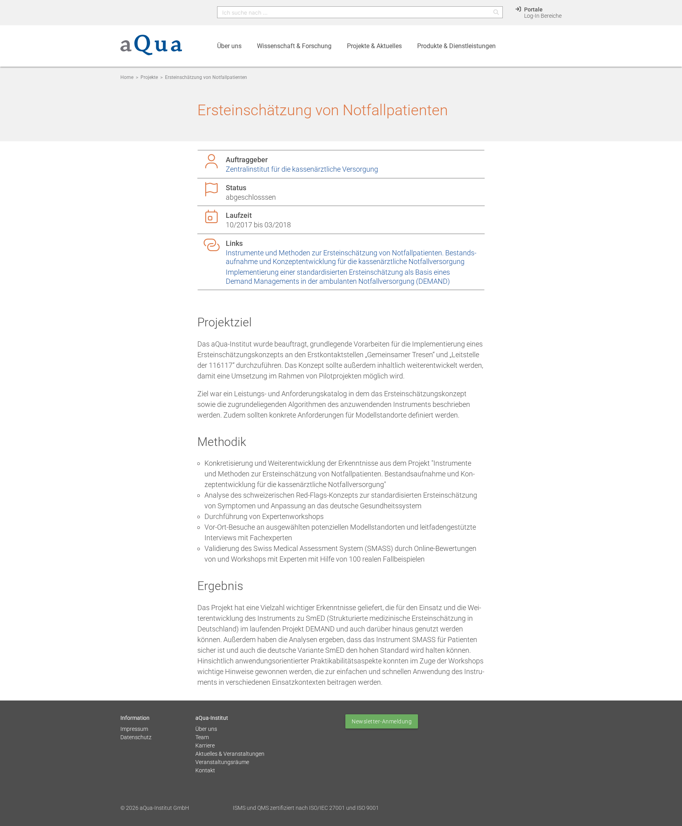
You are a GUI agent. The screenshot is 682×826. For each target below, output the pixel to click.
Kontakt (205, 770)
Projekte (149, 77)
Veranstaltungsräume (222, 762)
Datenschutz (136, 737)
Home (126, 77)
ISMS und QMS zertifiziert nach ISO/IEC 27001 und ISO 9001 (306, 808)
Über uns (206, 729)
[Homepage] (151, 49)
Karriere (205, 745)
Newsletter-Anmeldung (382, 721)
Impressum (134, 729)
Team (202, 737)
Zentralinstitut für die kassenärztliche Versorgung (302, 169)
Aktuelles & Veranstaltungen (229, 754)
